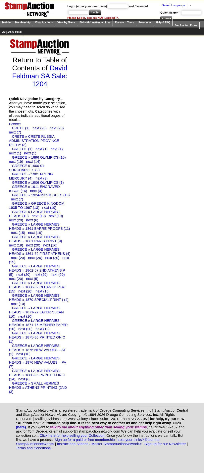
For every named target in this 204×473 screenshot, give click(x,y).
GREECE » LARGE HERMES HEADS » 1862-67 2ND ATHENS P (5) (37, 270)
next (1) (41, 149)
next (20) (39, 128)
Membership (22, 22)
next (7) (15, 132)
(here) (21, 427)
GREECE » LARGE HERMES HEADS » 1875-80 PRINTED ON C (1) (37, 337)
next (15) (18, 233)
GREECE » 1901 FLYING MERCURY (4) (31, 176)
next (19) (16, 162)
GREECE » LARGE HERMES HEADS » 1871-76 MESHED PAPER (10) (38, 325)
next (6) (32, 220)
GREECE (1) (22, 149)
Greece (15, 124)
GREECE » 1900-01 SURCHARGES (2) (26, 168)
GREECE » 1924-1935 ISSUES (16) (41, 195)
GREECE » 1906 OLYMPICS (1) (38, 182)
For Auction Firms (186, 25)
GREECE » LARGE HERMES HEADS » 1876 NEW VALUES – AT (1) (37, 350)
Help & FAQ (163, 22)
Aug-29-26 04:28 (12, 31)
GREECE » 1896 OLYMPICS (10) (39, 157)
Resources (144, 22)
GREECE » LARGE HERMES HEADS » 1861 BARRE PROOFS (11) (39, 226)
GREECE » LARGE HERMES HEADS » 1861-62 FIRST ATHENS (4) (39, 251)
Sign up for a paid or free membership (85, 440)
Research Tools (124, 22)
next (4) (36, 191)
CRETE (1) (20, 128)
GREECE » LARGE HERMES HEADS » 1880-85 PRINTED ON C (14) (37, 375)
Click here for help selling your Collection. (72, 436)
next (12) (42, 329)
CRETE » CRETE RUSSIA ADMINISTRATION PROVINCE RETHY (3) (34, 140)
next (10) (18, 304)
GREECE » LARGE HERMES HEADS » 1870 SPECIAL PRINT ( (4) (39, 297)
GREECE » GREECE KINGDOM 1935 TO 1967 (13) (36, 205)
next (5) (32, 279)
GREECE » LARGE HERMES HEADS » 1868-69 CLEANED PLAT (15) (37, 287)
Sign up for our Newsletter (165, 444)
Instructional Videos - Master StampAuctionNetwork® (99, 444)
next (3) (41, 178)
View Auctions (44, 22)
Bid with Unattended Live (94, 22)
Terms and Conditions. (34, 448)
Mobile (6, 22)
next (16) (50, 245)
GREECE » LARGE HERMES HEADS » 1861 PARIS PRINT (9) (35, 239)
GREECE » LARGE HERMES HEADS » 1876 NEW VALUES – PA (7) (37, 362)
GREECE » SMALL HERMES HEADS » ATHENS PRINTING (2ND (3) (38, 387)
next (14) (33, 162)
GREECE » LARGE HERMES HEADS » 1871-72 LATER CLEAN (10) (36, 312)
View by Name (66, 22)
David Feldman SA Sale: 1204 (39, 76)
